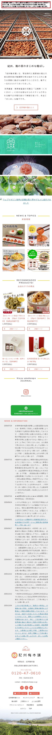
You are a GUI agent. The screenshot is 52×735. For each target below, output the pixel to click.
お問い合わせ (21, 693)
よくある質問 (36, 701)
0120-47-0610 (26, 673)
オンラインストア (29, 698)
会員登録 (40, 705)
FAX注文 (35, 693)
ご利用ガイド (24, 701)
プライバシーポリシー (16, 705)
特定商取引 (30, 705)
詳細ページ (14, 329)
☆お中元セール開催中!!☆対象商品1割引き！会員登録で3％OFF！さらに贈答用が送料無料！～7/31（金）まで (31, 522)
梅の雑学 (14, 701)
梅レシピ (40, 698)
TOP (30, 708)
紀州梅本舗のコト (26, 107)
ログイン (23, 708)
